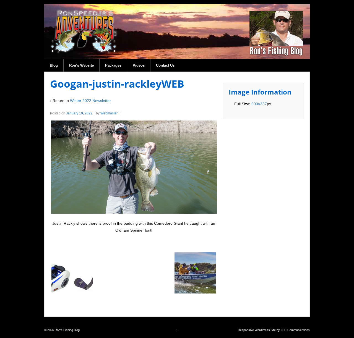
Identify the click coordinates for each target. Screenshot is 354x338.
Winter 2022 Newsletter (90, 100)
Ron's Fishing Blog (67, 330)
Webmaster (109, 113)
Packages (113, 65)
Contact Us (165, 65)
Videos (139, 65)
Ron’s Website (81, 65)
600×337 (259, 104)
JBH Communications (295, 330)
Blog (54, 65)
